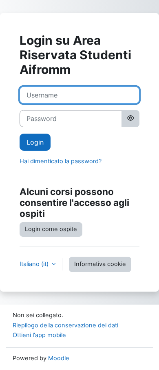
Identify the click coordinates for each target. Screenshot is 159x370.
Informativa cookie (100, 264)
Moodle (58, 358)
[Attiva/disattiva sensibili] (130, 118)
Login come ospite (51, 229)
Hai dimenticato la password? (61, 161)
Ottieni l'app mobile (39, 335)
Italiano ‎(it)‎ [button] (35, 264)
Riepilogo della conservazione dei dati (65, 325)
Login (35, 142)
